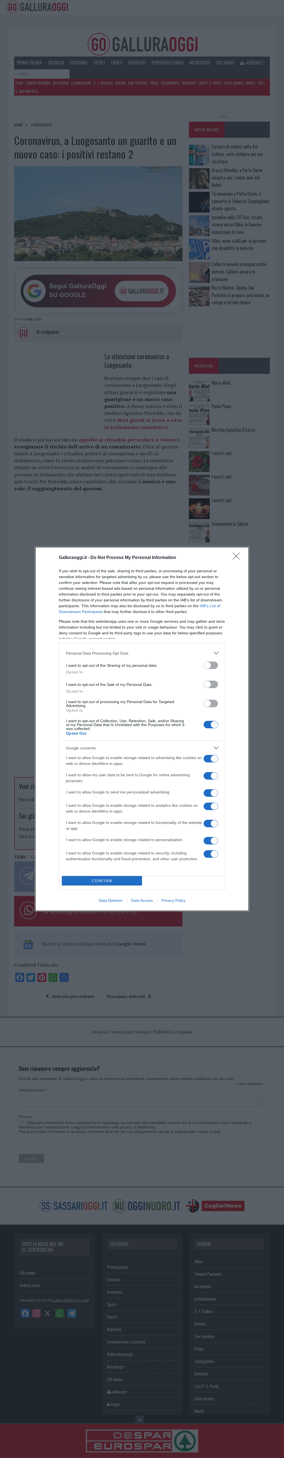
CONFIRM (102, 881)
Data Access (142, 900)
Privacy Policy (173, 900)
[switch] (211, 665)
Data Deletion (111, 900)
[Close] (238, 558)
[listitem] (142, 653)
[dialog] (142, 729)
